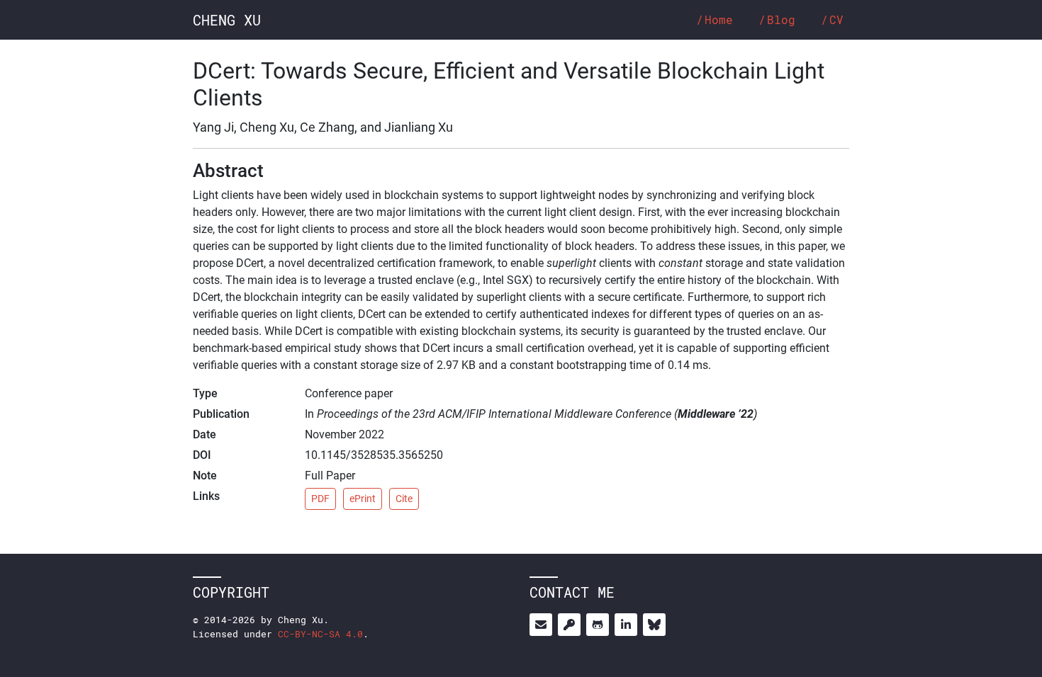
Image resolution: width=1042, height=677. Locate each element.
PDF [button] (320, 498)
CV (836, 19)
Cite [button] (404, 498)
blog (781, 19)
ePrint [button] (362, 498)
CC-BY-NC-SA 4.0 (320, 633)
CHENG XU (227, 20)
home (719, 19)
